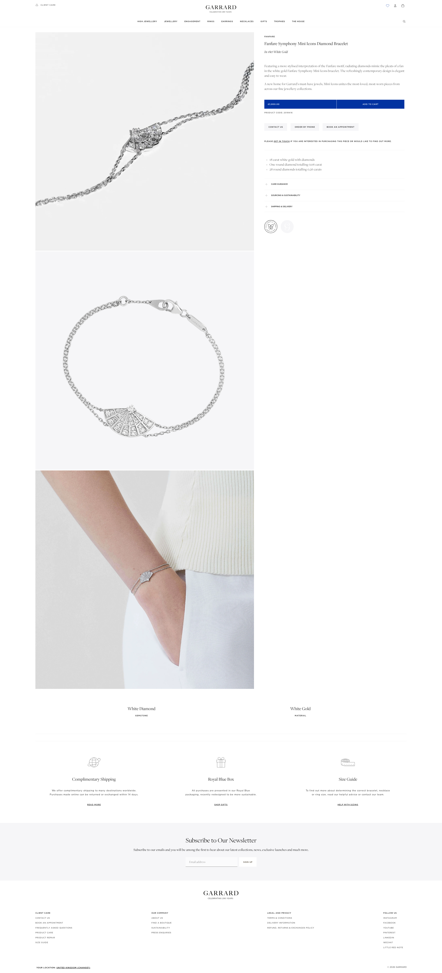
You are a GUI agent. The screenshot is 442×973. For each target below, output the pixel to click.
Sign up (247, 862)
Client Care (48, 5)
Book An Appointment (49, 923)
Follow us (390, 913)
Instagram (390, 918)
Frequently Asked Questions (53, 928)
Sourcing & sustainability (285, 195)
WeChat (388, 942)
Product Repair (45, 937)
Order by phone (305, 127)
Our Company (159, 913)
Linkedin (388, 937)
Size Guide (41, 942)
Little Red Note (393, 947)
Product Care (44, 932)
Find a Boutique (161, 923)
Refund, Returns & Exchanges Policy (290, 928)
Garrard (401, 967)
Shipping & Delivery (281, 206)
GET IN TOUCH (282, 141)
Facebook (389, 923)
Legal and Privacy (279, 913)
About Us (157, 918)
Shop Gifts (221, 805)
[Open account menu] (395, 5)
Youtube (388, 928)
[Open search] (404, 21)
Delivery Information (281, 923)
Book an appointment (340, 127)
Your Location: (63, 967)
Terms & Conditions (279, 918)
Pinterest (389, 932)
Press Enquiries (161, 932)
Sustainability (160, 928)
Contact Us (42, 918)
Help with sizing (348, 805)
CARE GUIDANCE (279, 184)
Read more (94, 805)
